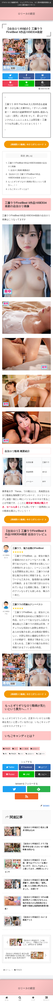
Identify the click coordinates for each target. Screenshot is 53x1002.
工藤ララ (41, 753)
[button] (48, 533)
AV (5, 753)
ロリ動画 (24, 748)
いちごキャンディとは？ (18, 188)
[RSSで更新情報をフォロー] (26, 796)
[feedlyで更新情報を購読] (38, 789)
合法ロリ (35, 748)
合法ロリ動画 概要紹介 (20, 170)
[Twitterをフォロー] (14, 789)
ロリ (16, 748)
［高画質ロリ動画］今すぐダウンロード (26, 144)
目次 (23, 155)
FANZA (7, 748)
